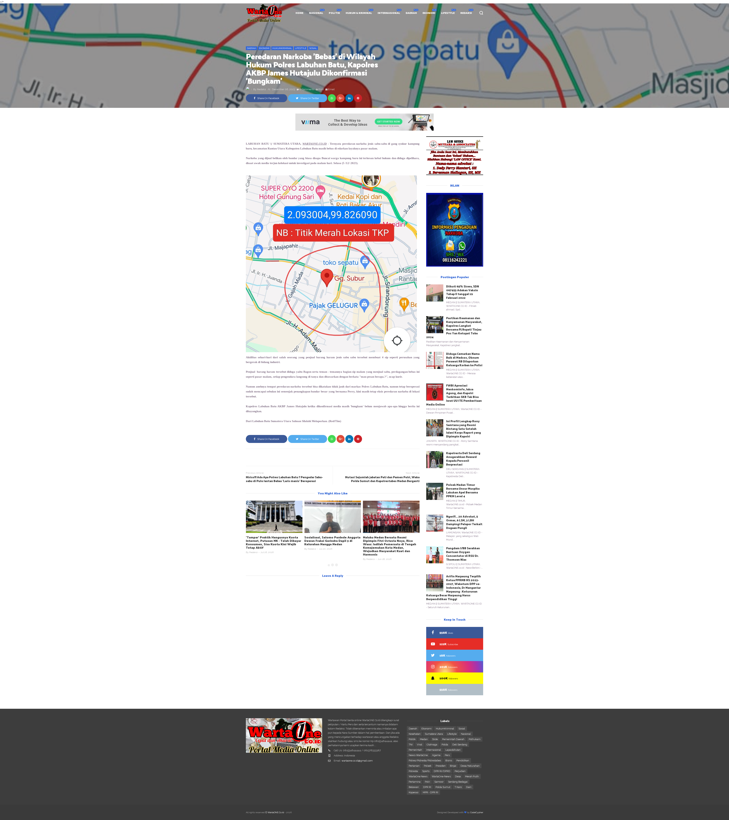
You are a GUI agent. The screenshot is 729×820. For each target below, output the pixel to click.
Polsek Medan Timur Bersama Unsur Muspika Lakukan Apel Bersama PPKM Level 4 (463, 490)
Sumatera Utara (434, 733)
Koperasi (413, 792)
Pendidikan (462, 760)
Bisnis (448, 760)
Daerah (251, 48)
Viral (419, 744)
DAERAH (411, 12)
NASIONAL (316, 12)
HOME (299, 12)
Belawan (414, 787)
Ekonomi (264, 48)
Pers (447, 755)
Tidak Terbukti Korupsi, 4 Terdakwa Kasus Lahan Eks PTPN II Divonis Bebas (390, 540)
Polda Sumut (443, 787)
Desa (458, 776)
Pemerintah (415, 749)
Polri (427, 781)
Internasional (433, 749)
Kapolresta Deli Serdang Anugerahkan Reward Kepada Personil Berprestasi (463, 458)
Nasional (466, 733)
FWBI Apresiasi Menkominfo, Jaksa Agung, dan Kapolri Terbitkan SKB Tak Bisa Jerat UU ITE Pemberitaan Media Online (454, 395)
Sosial (313, 48)
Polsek (427, 765)
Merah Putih (472, 776)
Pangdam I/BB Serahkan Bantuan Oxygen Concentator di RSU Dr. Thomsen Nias (463, 553)
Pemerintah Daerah (453, 739)
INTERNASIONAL (389, 12)
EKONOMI (429, 12)
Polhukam (474, 739)
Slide (435, 739)
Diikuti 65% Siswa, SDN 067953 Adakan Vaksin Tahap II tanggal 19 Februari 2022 (462, 292)
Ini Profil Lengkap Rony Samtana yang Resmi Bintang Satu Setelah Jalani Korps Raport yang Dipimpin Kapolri (463, 428)
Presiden (441, 765)
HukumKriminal (282, 48)
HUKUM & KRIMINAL (359, 12)
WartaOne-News (441, 776)
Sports (425, 771)
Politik (412, 739)
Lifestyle (300, 48)
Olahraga (432, 744)
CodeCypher (476, 812)
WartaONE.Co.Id (276, 812)
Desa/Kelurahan (470, 765)
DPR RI (427, 787)
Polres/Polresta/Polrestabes (425, 760)
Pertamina (415, 781)
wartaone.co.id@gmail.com (357, 760)
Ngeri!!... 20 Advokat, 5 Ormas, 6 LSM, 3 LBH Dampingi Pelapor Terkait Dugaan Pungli (464, 522)
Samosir (439, 781)
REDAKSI (466, 12)
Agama (436, 755)
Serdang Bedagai (458, 781)
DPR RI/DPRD (442, 771)
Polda (445, 744)
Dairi (468, 787)
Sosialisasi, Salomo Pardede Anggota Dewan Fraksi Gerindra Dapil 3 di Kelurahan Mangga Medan (274, 540)
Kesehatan (415, 733)
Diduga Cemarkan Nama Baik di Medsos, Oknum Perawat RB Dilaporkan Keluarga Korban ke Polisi (464, 359)
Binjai (453, 765)
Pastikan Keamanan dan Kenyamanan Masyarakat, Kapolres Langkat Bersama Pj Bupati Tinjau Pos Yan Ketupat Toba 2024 (454, 327)
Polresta (413, 771)
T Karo (458, 787)
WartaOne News (418, 776)
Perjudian (460, 771)
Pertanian (414, 765)
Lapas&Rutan (453, 749)
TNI (411, 744)
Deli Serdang (459, 744)
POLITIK (334, 12)
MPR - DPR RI (430, 792)
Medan (424, 739)
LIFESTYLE (448, 12)
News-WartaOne (418, 755)
